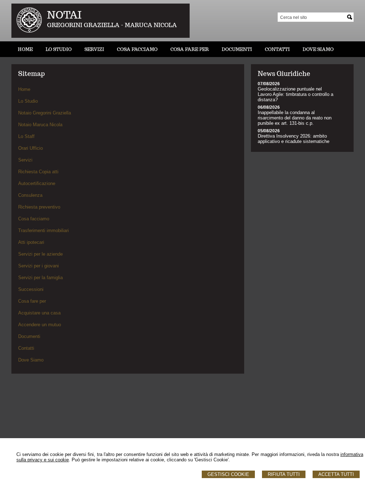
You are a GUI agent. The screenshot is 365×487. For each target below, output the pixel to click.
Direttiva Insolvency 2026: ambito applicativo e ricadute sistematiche (293, 138)
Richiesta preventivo (39, 207)
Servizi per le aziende (40, 254)
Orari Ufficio (30, 148)
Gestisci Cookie (228, 474)
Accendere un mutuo (39, 324)
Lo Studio (28, 101)
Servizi (25, 160)
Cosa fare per (32, 301)
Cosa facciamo (33, 218)
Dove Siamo (30, 360)
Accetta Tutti (336, 474)
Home (24, 89)
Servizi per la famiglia (40, 277)
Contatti (26, 348)
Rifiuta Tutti (284, 474)
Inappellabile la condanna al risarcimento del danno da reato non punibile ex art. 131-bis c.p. (294, 118)
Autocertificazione (36, 183)
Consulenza (30, 195)
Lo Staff (26, 136)
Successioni (30, 289)
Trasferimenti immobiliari (43, 230)
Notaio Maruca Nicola (40, 124)
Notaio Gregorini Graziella (44, 113)
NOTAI (64, 14)
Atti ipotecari (31, 242)
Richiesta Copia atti (38, 171)
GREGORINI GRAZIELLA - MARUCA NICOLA (112, 25)
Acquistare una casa (39, 313)
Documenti (29, 336)
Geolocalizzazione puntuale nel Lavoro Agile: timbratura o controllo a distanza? (295, 94)
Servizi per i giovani (38, 265)
